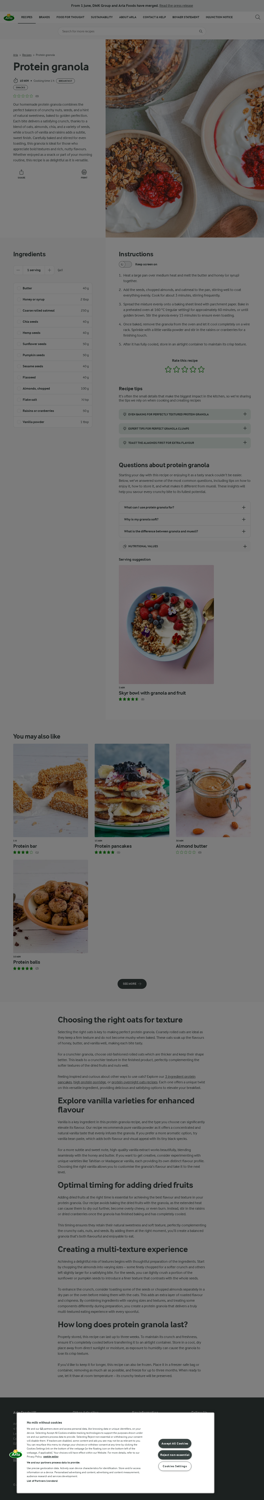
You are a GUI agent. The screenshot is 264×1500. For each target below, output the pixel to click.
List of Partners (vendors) (42, 1480)
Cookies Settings (175, 1466)
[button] (15, 1455)
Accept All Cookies (174, 1443)
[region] (115, 1452)
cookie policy (51, 1456)
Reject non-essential (174, 1455)
